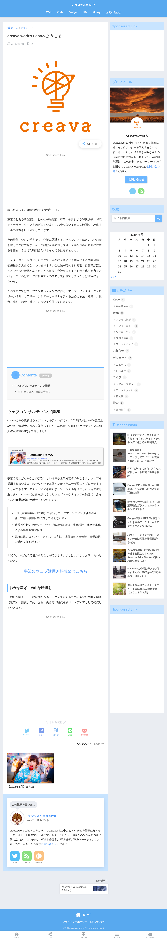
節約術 (121, 396)
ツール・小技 (125, 331)
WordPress (124, 306)
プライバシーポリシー (75, 921)
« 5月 (113, 277)
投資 (117, 402)
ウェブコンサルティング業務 (32, 385)
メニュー (117, 937)
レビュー (123, 370)
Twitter (15, 862)
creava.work (83, 4)
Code (60, 12)
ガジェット (122, 357)
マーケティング (126, 344)
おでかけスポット (127, 384)
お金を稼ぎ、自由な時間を (34, 391)
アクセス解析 (125, 319)
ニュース (123, 364)
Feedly (27, 862)
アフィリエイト (126, 325)
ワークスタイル (126, 390)
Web (48, 12)
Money (96, 12)
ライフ (119, 377)
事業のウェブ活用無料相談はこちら (56, 571)
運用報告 (123, 409)
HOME (86, 915)
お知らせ (99, 743)
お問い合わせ (113, 12)
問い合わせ (150, 937)
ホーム (16, 937)
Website (38, 862)
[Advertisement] (55, 181)
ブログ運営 (124, 338)
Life (85, 12)
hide (45, 375)
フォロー (83, 937)
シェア (50, 937)
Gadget (73, 12)
